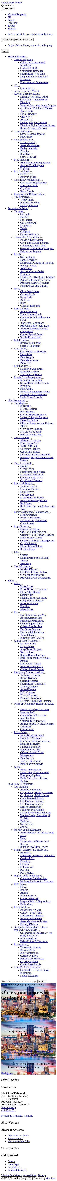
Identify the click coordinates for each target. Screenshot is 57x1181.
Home (23, 887)
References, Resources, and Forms (37, 855)
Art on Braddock (28, 311)
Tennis (23, 228)
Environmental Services (32, 915)
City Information (22, 566)
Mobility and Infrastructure (27, 829)
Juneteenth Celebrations (32, 322)
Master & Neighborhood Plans (35, 812)
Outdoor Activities (29, 234)
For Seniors (26, 219)
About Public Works (30, 909)
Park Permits (20, 340)
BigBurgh (25, 168)
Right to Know (27, 549)
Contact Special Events (31, 334)
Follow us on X (15, 1138)
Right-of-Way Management (34, 847)
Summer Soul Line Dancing (34, 285)
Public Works (20, 907)
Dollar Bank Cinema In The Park (37, 262)
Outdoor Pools (27, 294)
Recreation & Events (18, 208)
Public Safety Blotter (30, 769)
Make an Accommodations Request (38, 105)
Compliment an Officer (31, 600)
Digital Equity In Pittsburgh (27, 875)
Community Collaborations (33, 878)
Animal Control (28, 176)
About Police (26, 609)
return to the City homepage (35, 1052)
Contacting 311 (27, 88)
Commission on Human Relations (37, 534)
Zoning (24, 826)
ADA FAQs (26, 119)
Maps (23, 835)
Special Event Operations (33, 683)
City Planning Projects (31, 804)
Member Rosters (28, 514)
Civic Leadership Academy (34, 182)
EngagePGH (14, 1167)
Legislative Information (32, 474)
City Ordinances (28, 543)
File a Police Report (30, 592)
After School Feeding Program (35, 162)
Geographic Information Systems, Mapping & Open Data (31, 928)
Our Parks (25, 214)
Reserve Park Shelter (30, 343)
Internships (25, 563)
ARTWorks (26, 268)
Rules (23, 302)
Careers (24, 554)
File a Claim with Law (31, 546)
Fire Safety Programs (30, 629)
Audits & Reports (29, 446)
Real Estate (26, 503)
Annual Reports (28, 635)
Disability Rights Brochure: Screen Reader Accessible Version (37, 126)
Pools (16, 288)
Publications (26, 904)
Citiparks (18, 211)
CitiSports (25, 231)
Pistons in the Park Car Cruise (35, 280)
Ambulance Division (30, 675)
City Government (16, 400)
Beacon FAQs (27, 950)
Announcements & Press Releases (37, 723)
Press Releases (27, 411)
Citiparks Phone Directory (33, 351)
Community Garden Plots (33, 245)
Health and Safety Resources (34, 709)
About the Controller (30, 440)
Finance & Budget (23, 483)
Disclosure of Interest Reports (35, 454)
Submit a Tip (26, 595)
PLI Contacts (26, 872)
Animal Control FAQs (31, 666)
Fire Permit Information (32, 632)
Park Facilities (21, 365)
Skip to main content (11, 2)
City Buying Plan (29, 961)
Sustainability (27, 824)
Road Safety (26, 154)
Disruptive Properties (30, 738)
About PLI (25, 852)
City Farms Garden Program (34, 242)
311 (16, 85)
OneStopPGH (27, 858)
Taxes (23, 509)
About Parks (20, 348)
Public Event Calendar (31, 397)
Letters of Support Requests (34, 417)
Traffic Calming (28, 142)
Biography (25, 406)
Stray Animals (27, 652)
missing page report (19, 1051)
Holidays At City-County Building (37, 277)
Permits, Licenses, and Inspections (31, 849)
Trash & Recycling (23, 59)
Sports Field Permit (29, 345)
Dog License (26, 174)
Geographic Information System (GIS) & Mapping (36, 934)
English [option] (30, 45)
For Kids (24, 217)
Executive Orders (29, 420)
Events (17, 254)
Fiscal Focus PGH (29, 443)
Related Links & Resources (34, 941)
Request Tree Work (30, 202)
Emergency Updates (30, 775)
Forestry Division (29, 205)
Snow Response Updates (32, 134)
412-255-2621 (8, 1110)
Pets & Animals (21, 171)
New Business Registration (33, 500)
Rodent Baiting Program (32, 655)
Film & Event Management (27, 377)
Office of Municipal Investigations (37, 540)
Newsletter (25, 726)
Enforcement (26, 867)
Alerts (17, 766)
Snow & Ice (26, 136)
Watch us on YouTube (19, 1141)
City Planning (21, 786)
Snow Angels (27, 191)
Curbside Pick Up (29, 68)
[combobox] (17, 39)
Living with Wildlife (30, 663)
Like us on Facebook (18, 1135)
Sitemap (42, 1175)
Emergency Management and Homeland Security (35, 742)
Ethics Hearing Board (31, 537)
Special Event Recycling (32, 73)
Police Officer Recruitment (33, 589)
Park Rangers (27, 357)
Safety (11, 580)
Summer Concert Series (32, 271)
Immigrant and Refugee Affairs (29, 194)
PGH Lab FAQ (28, 895)
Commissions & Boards (32, 798)
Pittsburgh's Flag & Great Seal (35, 577)
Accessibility (29, 1175)
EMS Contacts (27, 692)
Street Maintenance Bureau (33, 921)
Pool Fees (25, 300)
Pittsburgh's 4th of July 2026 (34, 325)
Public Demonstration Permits (35, 391)
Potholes (24, 151)
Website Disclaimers (11, 1175)
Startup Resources (29, 975)
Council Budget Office (31, 477)
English (30, 34)
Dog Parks (25, 225)
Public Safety (20, 732)
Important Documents (31, 380)
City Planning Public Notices (34, 795)
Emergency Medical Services (28, 672)
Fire (16, 612)
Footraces (25, 274)
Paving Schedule (28, 148)
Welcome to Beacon (30, 947)
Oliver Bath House (29, 291)
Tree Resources (21, 197)
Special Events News (30, 337)
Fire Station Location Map (33, 615)
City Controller (21, 437)
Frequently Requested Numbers (17, 1115)
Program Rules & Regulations (35, 901)
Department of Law (30, 529)
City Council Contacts (31, 480)
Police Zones (26, 586)
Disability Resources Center (34, 96)
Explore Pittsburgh (17, 1170)
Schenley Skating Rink (31, 368)
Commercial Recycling (31, 71)
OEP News (26, 116)
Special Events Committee (33, 394)
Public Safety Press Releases (34, 772)
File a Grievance (28, 113)
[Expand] (27, 57)
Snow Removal (21, 131)
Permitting (25, 861)
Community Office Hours (33, 715)
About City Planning (30, 789)
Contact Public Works (31, 912)
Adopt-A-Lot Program (31, 239)
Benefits (24, 889)
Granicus (50, 1178)
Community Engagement (32, 721)
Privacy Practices (28, 695)
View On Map (8, 1107)
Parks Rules (26, 354)
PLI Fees (24, 869)
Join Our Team (27, 718)
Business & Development (20, 784)
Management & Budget (32, 497)
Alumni (24, 892)
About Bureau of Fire (31, 617)
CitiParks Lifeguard (30, 305)
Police (17, 583)
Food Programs (21, 159)
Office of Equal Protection (33, 532)
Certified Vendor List (30, 964)
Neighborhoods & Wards (32, 471)
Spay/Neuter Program (31, 649)
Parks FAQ (26, 363)
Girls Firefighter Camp (31, 623)
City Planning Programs (32, 801)
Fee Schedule (27, 494)
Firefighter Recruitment (32, 620)
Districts (24, 466)
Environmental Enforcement (34, 82)
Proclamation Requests (31, 434)
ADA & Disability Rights (26, 93)
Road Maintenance (23, 139)
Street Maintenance (29, 145)
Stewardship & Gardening (27, 237)
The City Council (22, 463)
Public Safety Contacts (31, 763)
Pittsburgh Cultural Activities (34, 282)
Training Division (29, 686)
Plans (23, 838)
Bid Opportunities (29, 952)
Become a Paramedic (30, 698)
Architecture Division (31, 918)
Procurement (20, 944)
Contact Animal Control (32, 669)
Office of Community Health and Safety (34, 703)
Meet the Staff (27, 712)
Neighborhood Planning (32, 809)
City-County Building (31, 428)
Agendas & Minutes (30, 517)
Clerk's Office (27, 469)
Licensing (25, 864)
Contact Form (27, 729)
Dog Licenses (27, 491)
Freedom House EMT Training (35, 700)
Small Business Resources (27, 967)
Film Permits (26, 388)
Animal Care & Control (26, 640)
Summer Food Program (32, 165)
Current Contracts (29, 955)
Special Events (21, 308)
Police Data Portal (29, 603)
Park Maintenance (29, 360)
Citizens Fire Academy (31, 626)
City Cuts (25, 188)
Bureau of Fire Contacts (32, 637)
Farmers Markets (28, 260)
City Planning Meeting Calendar (36, 792)
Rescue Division (28, 678)
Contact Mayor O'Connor (33, 414)
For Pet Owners (28, 643)
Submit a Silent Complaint (33, 597)
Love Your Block (29, 185)
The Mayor (19, 403)
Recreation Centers (29, 371)
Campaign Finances (30, 451)
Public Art (25, 821)
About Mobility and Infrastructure (37, 832)
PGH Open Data (28, 938)
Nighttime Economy (30, 746)
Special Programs (29, 680)
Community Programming (27, 179)
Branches (25, 606)
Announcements (28, 486)
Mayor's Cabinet (28, 408)
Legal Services (21, 526)
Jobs (16, 552)
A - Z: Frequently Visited (26, 91)
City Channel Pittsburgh (32, 574)
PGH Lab (19, 884)
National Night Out (30, 749)
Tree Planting (27, 199)
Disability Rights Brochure (33, 122)
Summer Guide (27, 257)
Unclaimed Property (30, 448)
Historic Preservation (30, 806)
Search (4, 981)
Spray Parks (26, 297)
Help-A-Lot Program (30, 251)
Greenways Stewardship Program (37, 248)
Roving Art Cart (28, 265)
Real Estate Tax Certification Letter (37, 506)
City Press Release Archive (33, 572)
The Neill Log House (31, 374)
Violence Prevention (30, 761)
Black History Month (30, 314)
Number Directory (29, 569)
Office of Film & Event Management (32, 754)
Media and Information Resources (37, 881)
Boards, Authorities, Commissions (31, 511)
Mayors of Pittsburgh (30, 431)
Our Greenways (28, 222)
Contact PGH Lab (29, 898)
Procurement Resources (32, 958)
